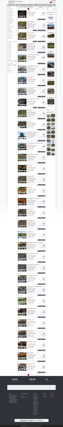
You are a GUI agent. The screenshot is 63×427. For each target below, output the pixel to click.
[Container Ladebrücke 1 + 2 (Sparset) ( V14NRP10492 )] (22, 68)
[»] (30, 8)
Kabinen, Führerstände (11, 35)
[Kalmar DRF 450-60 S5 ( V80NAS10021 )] (22, 366)
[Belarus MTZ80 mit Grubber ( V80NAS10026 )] (22, 311)
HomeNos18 (9, 10)
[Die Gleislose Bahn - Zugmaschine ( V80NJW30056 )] (22, 134)
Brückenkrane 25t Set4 (30, 176)
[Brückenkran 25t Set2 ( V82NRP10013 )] (22, 211)
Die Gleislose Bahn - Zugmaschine (32, 132)
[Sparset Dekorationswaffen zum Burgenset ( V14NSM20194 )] (22, 57)
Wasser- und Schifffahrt (11, 26)
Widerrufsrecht (36, 425)
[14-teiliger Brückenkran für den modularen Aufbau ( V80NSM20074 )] (22, 145)
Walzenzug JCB (29, 165)
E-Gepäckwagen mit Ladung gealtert (32, 154)
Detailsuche (54, 2)
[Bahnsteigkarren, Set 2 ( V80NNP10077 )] (22, 322)
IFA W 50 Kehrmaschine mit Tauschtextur (33, 198)
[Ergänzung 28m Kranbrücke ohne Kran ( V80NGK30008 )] (22, 267)
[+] (22, 13)
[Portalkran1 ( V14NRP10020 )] (22, 123)
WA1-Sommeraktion (36, 397)
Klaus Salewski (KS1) (31, 14)
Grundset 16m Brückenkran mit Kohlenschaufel (34, 286)
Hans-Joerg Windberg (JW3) (32, 135)
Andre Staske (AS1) (31, 246)
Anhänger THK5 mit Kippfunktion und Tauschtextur (35, 242)
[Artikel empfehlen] (18, 19)
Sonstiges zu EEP (10, 38)
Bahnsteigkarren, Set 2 (30, 319)
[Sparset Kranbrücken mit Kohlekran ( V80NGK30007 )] (22, 278)
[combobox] (12, 68)
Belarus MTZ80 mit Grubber (31, 308)
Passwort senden (45, 396)
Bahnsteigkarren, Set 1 (30, 330)
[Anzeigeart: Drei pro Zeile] (41, 7)
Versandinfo (30, 425)
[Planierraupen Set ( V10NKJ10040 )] (22, 189)
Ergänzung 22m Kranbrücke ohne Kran (33, 253)
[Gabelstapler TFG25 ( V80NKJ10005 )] (22, 300)
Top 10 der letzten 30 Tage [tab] (50, 12)
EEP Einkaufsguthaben (11, 19)
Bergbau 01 (29, 10)
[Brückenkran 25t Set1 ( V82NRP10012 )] (22, 223)
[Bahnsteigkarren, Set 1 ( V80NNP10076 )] (22, 333)
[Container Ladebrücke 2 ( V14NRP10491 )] (22, 79)
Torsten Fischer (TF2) (31, 103)
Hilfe (41, 425)
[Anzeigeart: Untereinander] (40, 7)
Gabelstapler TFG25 (30, 297)
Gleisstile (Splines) (10, 31)
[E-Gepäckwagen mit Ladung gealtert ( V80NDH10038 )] (22, 156)
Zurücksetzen (15, 41)
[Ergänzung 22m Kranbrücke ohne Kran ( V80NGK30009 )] (22, 256)
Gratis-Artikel (35, 413)
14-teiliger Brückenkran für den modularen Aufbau (34, 143)
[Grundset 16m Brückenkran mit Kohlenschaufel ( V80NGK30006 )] (22, 289)
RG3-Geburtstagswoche (11, 11)
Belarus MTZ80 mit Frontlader (32, 341)
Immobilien (9, 27)
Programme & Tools (10, 18)
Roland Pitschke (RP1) (32, 70)
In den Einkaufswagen (42, 19)
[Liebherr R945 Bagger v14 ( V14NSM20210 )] (22, 24)
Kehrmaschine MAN (30, 352)
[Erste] (25, 8)
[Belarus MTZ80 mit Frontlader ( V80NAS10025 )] (22, 344)
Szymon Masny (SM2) (31, 58)
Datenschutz (33, 425)
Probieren (35, 30)
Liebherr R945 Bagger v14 (31, 21)
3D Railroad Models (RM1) (32, 235)
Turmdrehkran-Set (30, 231)
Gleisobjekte (9, 30)
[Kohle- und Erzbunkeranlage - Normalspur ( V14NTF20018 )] (22, 101)
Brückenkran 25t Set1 (30, 220)
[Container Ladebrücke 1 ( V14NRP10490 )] (22, 90)
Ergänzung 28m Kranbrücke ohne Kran (33, 264)
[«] (26, 8)
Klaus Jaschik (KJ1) (31, 169)
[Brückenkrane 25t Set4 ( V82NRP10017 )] (22, 178)
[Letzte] (32, 8)
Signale (9, 34)
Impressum (39, 425)
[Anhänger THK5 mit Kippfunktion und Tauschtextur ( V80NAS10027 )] (22, 245)
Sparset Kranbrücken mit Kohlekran (32, 275)
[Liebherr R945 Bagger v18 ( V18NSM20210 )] (22, 35)
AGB (28, 425)
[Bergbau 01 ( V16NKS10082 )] (22, 13)
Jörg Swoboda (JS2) (31, 202)
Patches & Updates (10, 15)
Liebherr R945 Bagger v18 (31, 32)
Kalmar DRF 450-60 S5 (30, 363)
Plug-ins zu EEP (35, 400)
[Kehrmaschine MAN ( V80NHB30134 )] (22, 355)
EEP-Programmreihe (10, 14)
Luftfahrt (34, 405)
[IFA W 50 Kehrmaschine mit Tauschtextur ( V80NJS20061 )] (22, 200)
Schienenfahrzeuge (10, 22)
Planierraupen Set (29, 187)
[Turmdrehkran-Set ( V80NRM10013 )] (22, 234)
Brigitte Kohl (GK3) (31, 257)
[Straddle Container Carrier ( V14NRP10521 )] (22, 46)
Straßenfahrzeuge (10, 23)
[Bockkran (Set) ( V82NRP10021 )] (22, 112)
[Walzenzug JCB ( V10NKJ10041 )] (22, 167)
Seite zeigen (37, 8)
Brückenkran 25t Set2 (30, 209)
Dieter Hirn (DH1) (31, 158)
